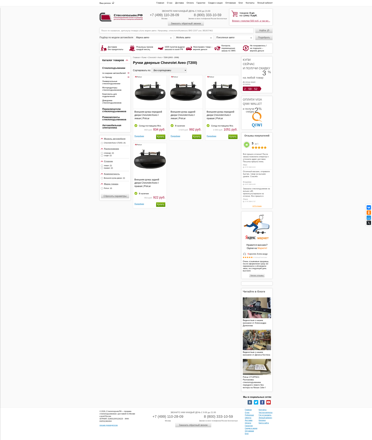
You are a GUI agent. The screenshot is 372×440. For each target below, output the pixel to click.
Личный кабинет (265, 3)
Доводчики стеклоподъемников (111, 101)
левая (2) (108, 166)
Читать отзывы (256, 275)
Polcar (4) (108, 188)
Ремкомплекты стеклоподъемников (114, 118)
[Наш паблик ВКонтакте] (250, 402)
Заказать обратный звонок (186, 23)
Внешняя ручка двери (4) (114, 178)
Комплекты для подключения (109, 95)
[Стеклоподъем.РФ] (121, 17)
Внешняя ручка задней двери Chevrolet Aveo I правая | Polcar (146, 182)
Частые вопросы (265, 412)
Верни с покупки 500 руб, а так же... (251, 21)
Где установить (265, 415)
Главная (160, 3)
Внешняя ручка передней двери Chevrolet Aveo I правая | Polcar (220, 115)
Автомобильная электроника (111, 126)
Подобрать (264, 37)
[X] (369, 223)
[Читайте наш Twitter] (256, 402)
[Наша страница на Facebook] (262, 402)
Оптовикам (230, 3)
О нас (169, 3)
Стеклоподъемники (113, 68)
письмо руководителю (109, 425)
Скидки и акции (215, 3)
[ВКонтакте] (369, 207)
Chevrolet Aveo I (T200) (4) (115, 143)
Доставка (179, 3)
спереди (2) (109, 153)
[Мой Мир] (369, 217)
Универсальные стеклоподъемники (111, 82)
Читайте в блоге (254, 291)
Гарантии (200, 3)
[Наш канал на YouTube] (268, 402)
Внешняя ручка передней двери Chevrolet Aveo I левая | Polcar (148, 115)
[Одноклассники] (369, 212)
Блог (241, 3)
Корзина (262, 420)
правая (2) (108, 168)
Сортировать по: (142, 70)
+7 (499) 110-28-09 (164, 15)
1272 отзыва (257, 206)
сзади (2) (108, 156)
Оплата (190, 3)
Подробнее (139, 136)
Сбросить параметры (115, 196)
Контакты (250, 3)
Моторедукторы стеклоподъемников (111, 88)
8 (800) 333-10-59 (207, 15)
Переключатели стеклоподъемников (114, 110)
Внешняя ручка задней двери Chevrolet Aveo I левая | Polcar (183, 115)
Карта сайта (264, 423)
